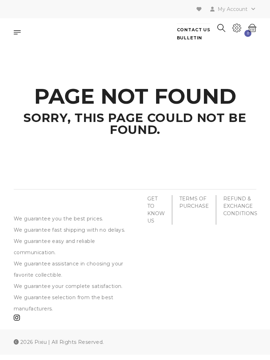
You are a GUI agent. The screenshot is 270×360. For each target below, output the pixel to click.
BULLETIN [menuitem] (189, 37)
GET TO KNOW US (156, 209)
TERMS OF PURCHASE (194, 202)
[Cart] (252, 27)
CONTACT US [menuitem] (193, 29)
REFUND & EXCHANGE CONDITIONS (240, 206)
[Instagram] (17, 318)
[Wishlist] (200, 9)
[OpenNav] (17, 33)
